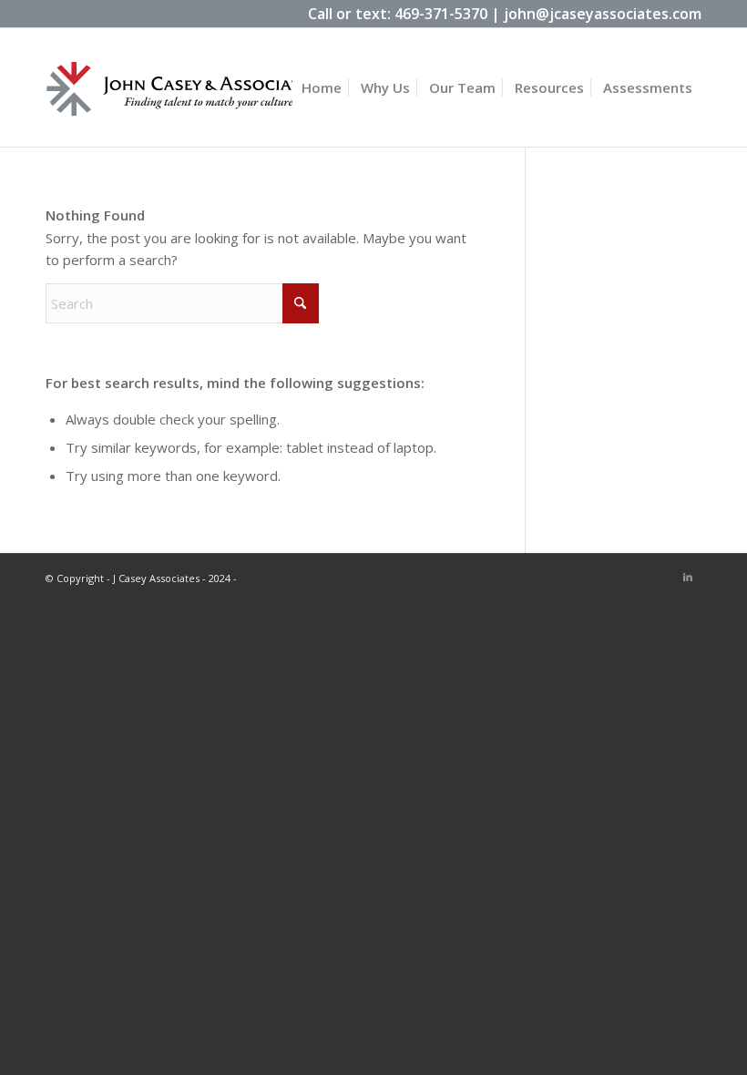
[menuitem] (321, 87)
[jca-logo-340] (182, 103)
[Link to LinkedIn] (687, 576)
